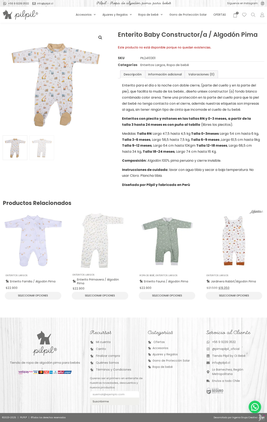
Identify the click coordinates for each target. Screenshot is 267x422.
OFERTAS (219, 15)
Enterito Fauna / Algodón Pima (166, 281)
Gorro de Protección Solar (188, 15)
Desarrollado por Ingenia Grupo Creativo (235, 417)
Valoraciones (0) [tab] (201, 74)
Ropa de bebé (148, 15)
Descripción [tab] (133, 74)
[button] (100, 37)
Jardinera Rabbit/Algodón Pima (233, 281)
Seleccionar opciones (33, 295)
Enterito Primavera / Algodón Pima (98, 281)
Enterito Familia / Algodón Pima (32, 281)
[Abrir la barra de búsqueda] (253, 15)
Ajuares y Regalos (115, 15)
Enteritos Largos (152, 65)
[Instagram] (262, 3)
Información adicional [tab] (165, 74)
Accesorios (84, 15)
